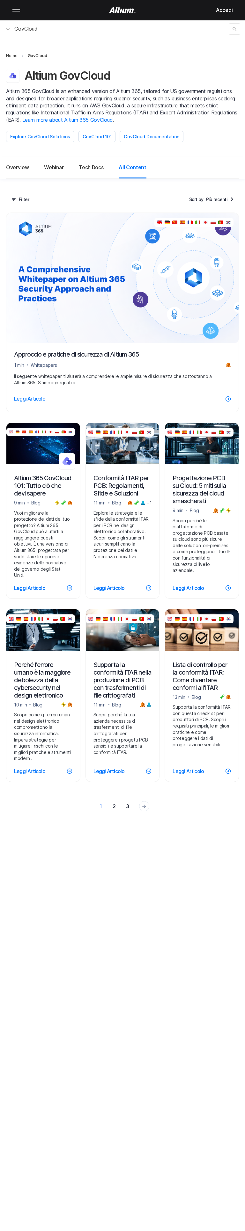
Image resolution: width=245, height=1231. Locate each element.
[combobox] (220, 199)
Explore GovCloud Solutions (40, 136)
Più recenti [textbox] (216, 199)
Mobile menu (16, 10)
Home (12, 55)
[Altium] (122, 10)
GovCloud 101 (97, 136)
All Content (132, 167)
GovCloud (26, 28)
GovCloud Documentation (151, 136)
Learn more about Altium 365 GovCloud (67, 120)
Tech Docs (91, 167)
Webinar (53, 167)
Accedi (224, 10)
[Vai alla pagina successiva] (144, 806)
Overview (17, 167)
